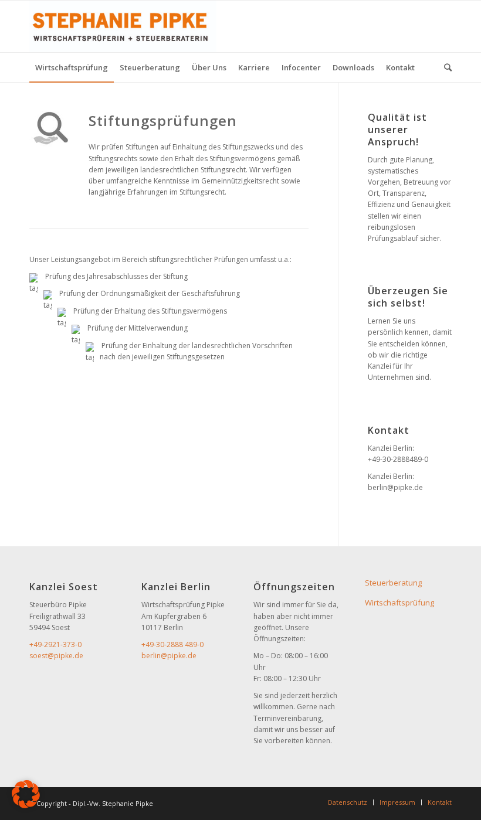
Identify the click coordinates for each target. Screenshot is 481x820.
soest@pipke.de (56, 656)
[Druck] (122, 26)
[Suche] (445, 67)
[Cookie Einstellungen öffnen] (26, 804)
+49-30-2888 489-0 (172, 644)
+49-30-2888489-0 (398, 459)
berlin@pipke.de (395, 487)
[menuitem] (71, 67)
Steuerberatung (393, 582)
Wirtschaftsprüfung (399, 602)
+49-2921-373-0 (55, 644)
